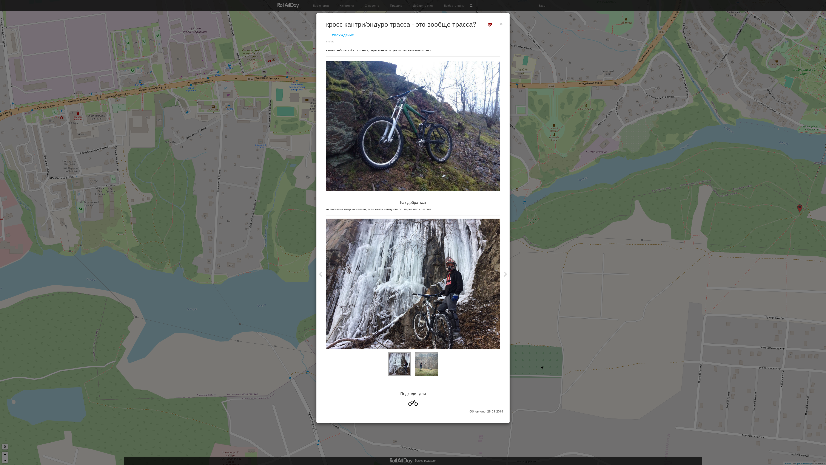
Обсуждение (343, 35)
